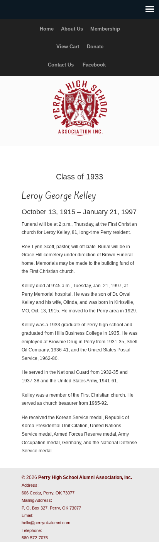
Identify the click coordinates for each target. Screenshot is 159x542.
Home (47, 29)
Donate (95, 46)
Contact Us (61, 65)
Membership (105, 29)
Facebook (94, 65)
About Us (72, 29)
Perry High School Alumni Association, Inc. (79, 107)
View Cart (67, 46)
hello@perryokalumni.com (46, 522)
